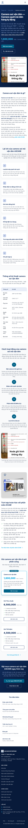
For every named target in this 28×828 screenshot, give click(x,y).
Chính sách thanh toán (6, 791)
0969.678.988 (6, 807)
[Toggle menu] (25, 2)
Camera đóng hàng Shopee (8, 770)
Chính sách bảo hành (6, 799)
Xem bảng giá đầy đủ (13, 655)
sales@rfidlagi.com (7, 809)
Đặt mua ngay (14, 591)
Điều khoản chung (5, 797)
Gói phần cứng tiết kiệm (7, 784)
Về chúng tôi (11, 821)
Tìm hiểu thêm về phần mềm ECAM (11, 547)
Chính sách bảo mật (6, 794)
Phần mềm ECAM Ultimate (7, 776)
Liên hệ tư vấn (9, 51)
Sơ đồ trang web (21, 821)
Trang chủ (3, 10)
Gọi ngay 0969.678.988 (15, 681)
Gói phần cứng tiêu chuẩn (7, 781)
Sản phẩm (10, 10)
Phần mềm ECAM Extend (7, 773)
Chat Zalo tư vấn (14, 686)
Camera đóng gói (5, 779)
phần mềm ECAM (19, 137)
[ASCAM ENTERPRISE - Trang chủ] (2, 2)
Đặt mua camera (7, 46)
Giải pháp (3, 768)
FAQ (4, 821)
